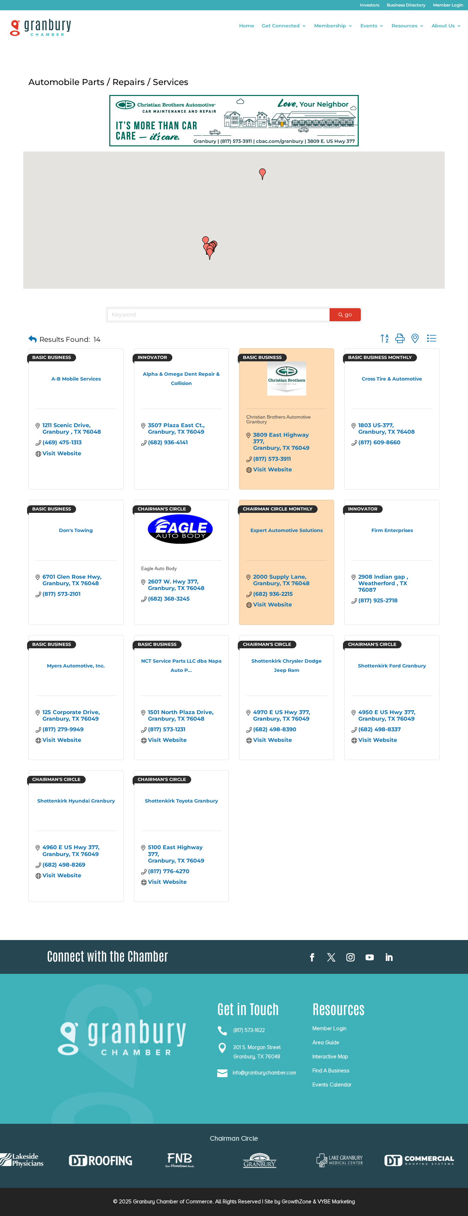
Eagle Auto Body (159, 568)
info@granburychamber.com (264, 1073)
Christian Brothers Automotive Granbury (278, 419)
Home (246, 26)
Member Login (448, 5)
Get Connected (281, 26)
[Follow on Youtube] (369, 957)
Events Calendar (332, 1084)
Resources (404, 26)
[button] (205, 242)
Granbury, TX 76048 (256, 1057)
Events (368, 26)
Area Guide (325, 1042)
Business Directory (406, 5)
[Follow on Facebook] (312, 957)
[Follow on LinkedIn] (389, 957)
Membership (330, 26)
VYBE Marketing (336, 1201)
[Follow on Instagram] (350, 957)
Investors (369, 5)
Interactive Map (330, 1056)
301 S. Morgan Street (257, 1047)
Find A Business (330, 1070)
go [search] (348, 314)
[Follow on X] (331, 957)
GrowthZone (296, 1201)
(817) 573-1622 (249, 1030)
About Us (443, 26)
